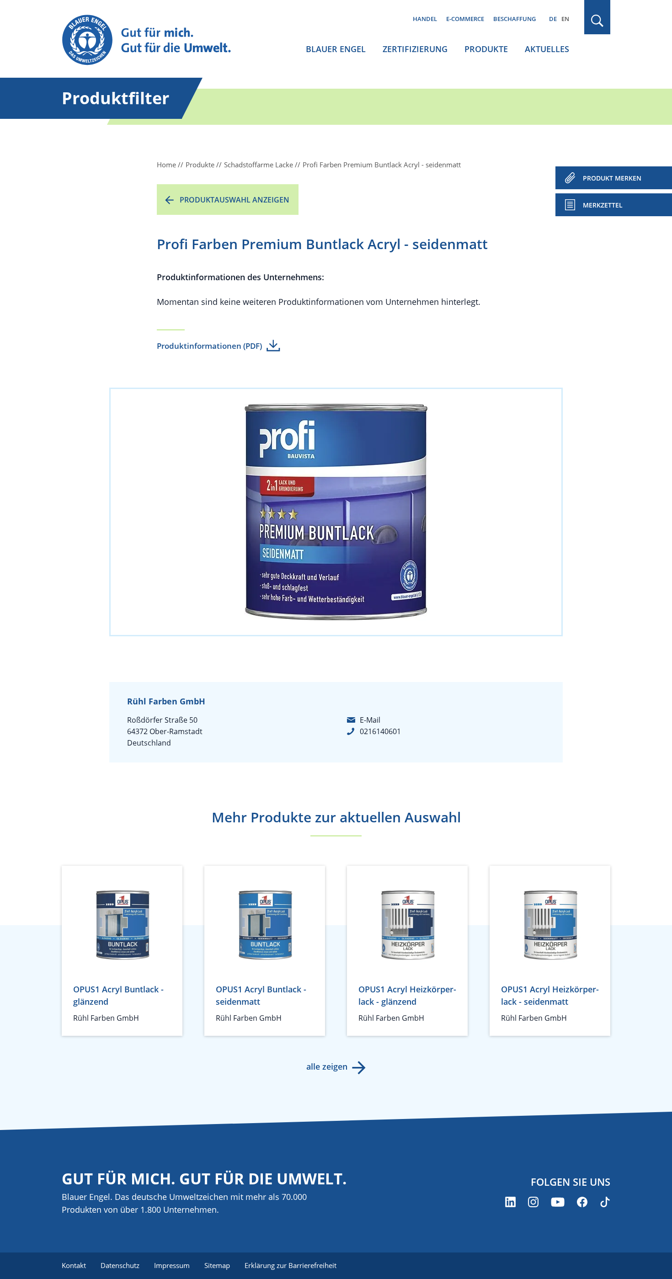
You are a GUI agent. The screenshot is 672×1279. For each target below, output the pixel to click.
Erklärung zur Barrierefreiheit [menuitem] (290, 1265)
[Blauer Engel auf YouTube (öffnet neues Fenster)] (558, 1202)
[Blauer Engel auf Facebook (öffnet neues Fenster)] (582, 1202)
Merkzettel (603, 205)
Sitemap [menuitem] (217, 1265)
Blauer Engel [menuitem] (336, 48)
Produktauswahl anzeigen (234, 200)
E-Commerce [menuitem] (465, 19)
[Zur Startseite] (155, 40)
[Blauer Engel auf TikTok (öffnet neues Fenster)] (605, 1202)
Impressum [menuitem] (172, 1265)
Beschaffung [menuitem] (514, 19)
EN (565, 19)
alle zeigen (326, 1066)
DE (553, 19)
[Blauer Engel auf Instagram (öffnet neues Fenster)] (533, 1202)
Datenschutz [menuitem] (120, 1265)
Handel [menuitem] (425, 19)
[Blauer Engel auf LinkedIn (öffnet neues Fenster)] (510, 1202)
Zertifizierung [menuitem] (415, 48)
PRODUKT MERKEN (612, 178)
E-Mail (370, 720)
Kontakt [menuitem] (74, 1265)
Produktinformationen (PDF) (209, 346)
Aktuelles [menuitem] (547, 48)
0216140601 (380, 731)
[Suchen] (597, 21)
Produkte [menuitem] (486, 48)
